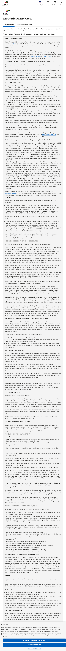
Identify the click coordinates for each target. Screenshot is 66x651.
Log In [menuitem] (48, 5)
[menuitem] (40, 3)
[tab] (9, 25)
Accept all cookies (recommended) (34, 640)
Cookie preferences (34, 649)
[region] (33, 335)
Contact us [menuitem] (55, 5)
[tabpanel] (33, 334)
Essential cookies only (34, 644)
